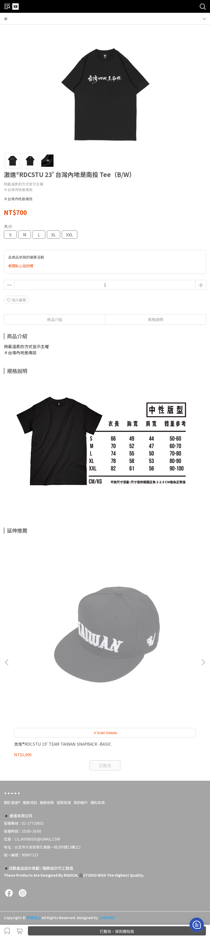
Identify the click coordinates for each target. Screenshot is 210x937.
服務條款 (47, 802)
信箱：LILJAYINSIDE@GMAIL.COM (32, 839)
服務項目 (30, 802)
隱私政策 (97, 802)
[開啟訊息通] (197, 925)
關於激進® (12, 802)
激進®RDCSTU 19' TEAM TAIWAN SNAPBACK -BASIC (62, 743)
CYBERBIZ (107, 917)
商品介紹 (54, 319)
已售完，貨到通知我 (117, 931)
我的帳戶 (81, 802)
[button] (203, 662)
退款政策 (64, 802)
